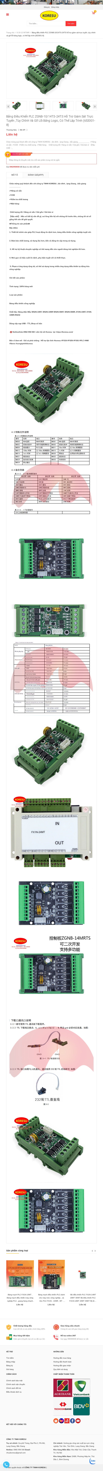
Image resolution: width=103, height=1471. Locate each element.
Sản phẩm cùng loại (17, 1250)
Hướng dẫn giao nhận (62, 1366)
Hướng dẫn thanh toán (62, 1362)
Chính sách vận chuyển (15, 1384)
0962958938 (15, 167)
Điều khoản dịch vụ (13, 1392)
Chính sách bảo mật (14, 1381)
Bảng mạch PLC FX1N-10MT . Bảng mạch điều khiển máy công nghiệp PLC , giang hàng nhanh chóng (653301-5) (20, 1298)
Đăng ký (47, 7)
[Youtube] (78, 1421)
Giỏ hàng (10, 1369)
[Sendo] (66, 1421)
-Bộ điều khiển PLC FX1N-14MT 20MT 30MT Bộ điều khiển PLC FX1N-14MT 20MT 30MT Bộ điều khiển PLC (82, 1298)
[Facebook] (72, 1421)
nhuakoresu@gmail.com (16, 1453)
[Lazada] (61, 1421)
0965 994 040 (19, 1450)
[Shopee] (55, 1421)
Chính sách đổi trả (13, 1388)
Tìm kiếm (70, 24)
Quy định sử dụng (60, 1369)
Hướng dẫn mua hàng (62, 1358)
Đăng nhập (55, 7)
